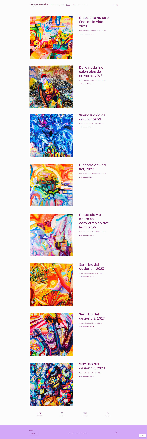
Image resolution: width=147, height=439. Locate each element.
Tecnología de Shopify (83, 433)
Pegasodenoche (75, 433)
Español (33, 433)
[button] (69, 5)
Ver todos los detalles (85, 34)
